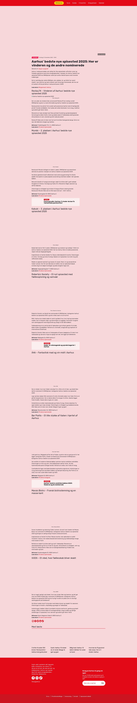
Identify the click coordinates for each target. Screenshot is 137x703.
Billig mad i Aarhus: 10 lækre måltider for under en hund (78, 650)
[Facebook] (33, 621)
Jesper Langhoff (43, 69)
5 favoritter (82, 3)
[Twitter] (38, 621)
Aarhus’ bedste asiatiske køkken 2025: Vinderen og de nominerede (58, 484)
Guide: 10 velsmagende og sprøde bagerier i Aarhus (59, 346)
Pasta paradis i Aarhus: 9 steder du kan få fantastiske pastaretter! (59, 202)
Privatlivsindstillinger (57, 696)
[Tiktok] (43, 621)
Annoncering (68, 696)
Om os (47, 696)
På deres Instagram (44, 477)
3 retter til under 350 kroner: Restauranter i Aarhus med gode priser (39, 650)
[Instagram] (35, 621)
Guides (74, 3)
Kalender (101, 3)
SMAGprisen (59, 3)
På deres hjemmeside (45, 127)
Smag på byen (92, 3)
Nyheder (35, 57)
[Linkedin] (40, 621)
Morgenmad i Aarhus (45, 87)
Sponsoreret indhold (86, 696)
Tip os (68, 3)
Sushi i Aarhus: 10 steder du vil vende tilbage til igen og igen (58, 650)
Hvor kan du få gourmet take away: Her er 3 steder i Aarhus (96, 650)
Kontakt (76, 696)
